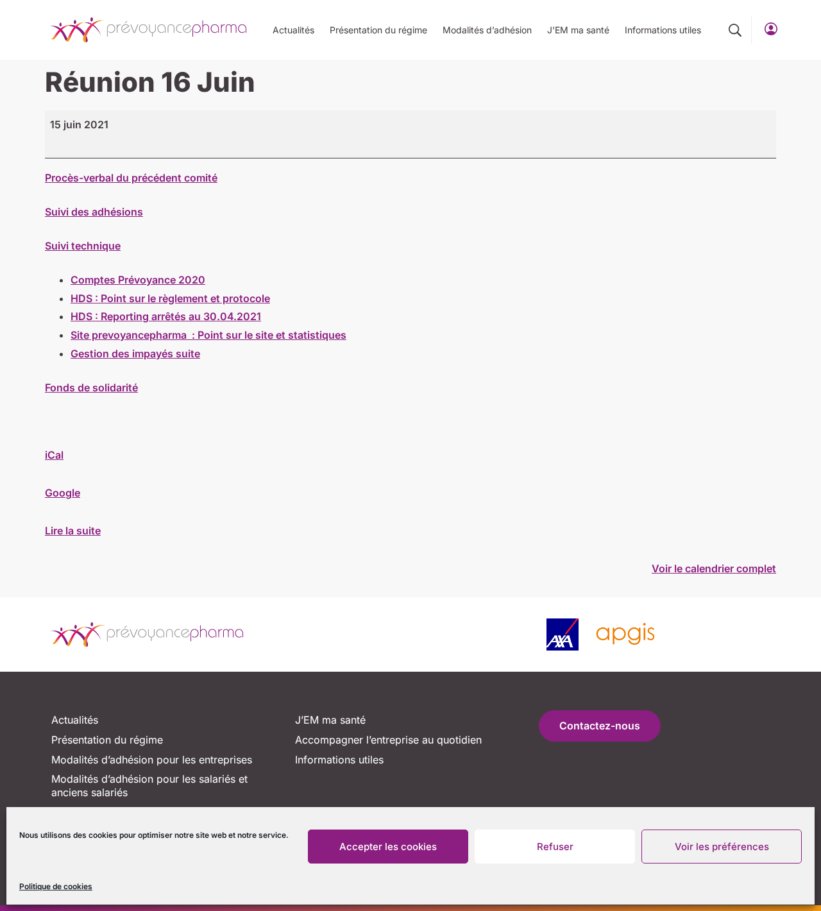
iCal (54, 454)
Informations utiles (663, 29)
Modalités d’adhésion (487, 29)
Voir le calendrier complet (714, 568)
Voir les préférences (722, 846)
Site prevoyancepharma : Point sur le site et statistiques (208, 334)
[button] (735, 30)
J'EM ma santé (578, 29)
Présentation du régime (378, 29)
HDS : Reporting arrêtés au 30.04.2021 (166, 316)
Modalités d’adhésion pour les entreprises (151, 759)
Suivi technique (83, 245)
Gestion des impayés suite (135, 353)
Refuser (555, 846)
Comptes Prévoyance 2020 (138, 279)
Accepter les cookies (388, 846)
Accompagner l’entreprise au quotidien (388, 739)
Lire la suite (73, 530)
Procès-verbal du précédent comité (131, 177)
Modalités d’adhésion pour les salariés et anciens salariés (149, 785)
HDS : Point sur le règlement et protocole (170, 298)
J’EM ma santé (330, 719)
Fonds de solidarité (91, 387)
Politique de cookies (55, 886)
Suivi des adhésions (94, 211)
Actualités (293, 29)
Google (62, 492)
